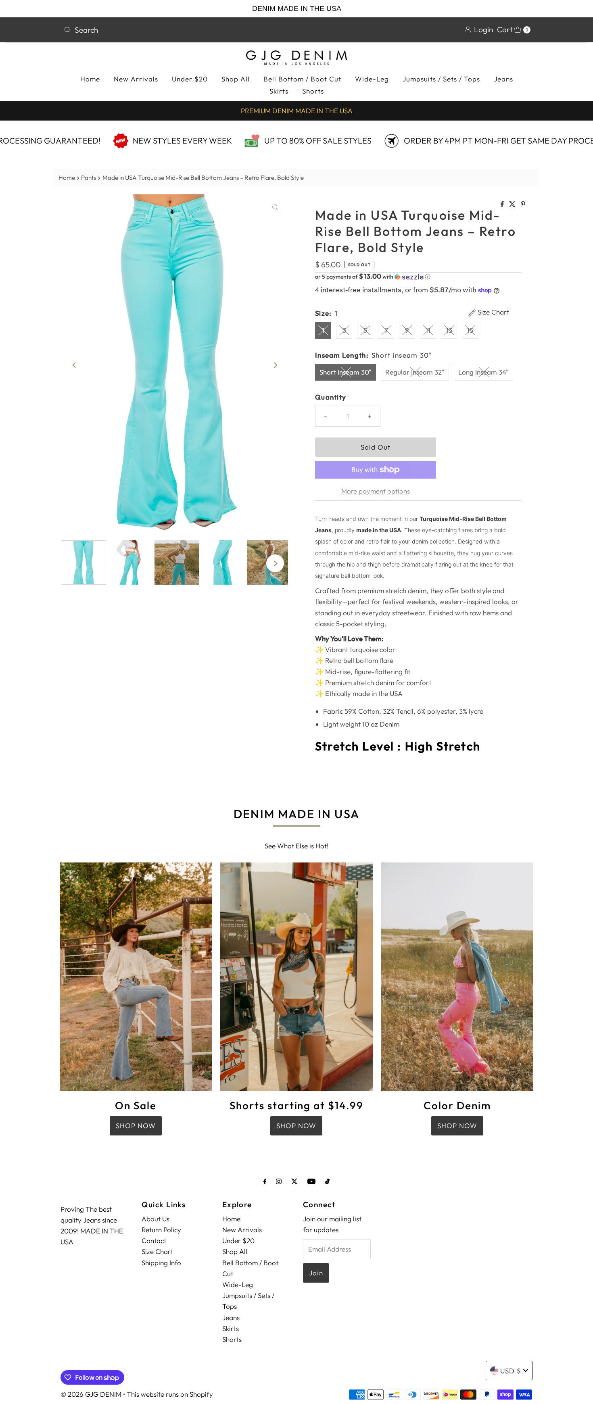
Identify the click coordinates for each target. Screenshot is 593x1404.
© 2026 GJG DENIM (91, 1394)
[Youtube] (311, 1181)
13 (449, 330)
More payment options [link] (375, 491)
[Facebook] (265, 1181)
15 (470, 330)
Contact (154, 1240)
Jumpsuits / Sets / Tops (441, 79)
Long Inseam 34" (483, 372)
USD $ (510, 1371)
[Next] (275, 365)
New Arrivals (136, 79)
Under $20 (190, 79)
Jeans (503, 79)
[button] (418, 277)
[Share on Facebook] (503, 204)
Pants (88, 177)
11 (428, 330)
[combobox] (177, 30)
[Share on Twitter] (513, 204)
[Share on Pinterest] (523, 204)
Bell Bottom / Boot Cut (302, 79)
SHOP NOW (136, 1125)
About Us (155, 1218)
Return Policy (161, 1229)
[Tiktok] (327, 1181)
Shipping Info (161, 1262)
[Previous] (75, 365)
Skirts (278, 91)
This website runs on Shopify (170, 1394)
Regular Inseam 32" (415, 372)
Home (90, 79)
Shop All (235, 79)
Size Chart (492, 312)
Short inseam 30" (345, 372)
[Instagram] (279, 1181)
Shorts (313, 91)
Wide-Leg (372, 79)
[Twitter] (294, 1181)
